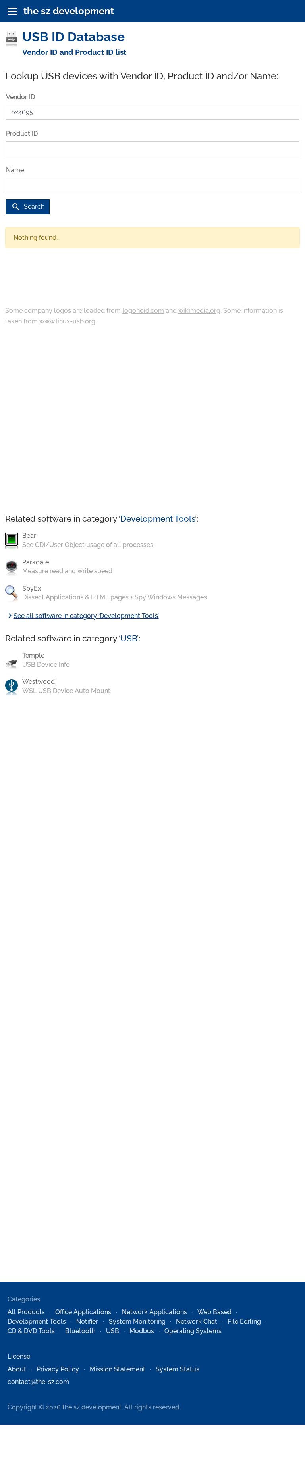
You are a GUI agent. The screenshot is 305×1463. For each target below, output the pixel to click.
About (17, 1369)
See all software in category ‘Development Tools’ (82, 616)
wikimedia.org (199, 310)
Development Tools (157, 519)
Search (27, 207)
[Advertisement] (152, 420)
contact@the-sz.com (38, 1382)
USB (128, 638)
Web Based (214, 1312)
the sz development (68, 11)
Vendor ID (20, 97)
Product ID (22, 133)
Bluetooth (80, 1331)
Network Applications (154, 1312)
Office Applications (83, 1312)
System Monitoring (137, 1321)
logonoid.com (143, 310)
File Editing (244, 1321)
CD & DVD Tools (31, 1331)
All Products (26, 1312)
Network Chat (196, 1321)
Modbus (141, 1331)
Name (15, 170)
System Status (177, 1369)
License (19, 1356)
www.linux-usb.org (67, 321)
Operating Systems (193, 1331)
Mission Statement (117, 1369)
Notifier (87, 1321)
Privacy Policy (58, 1369)
